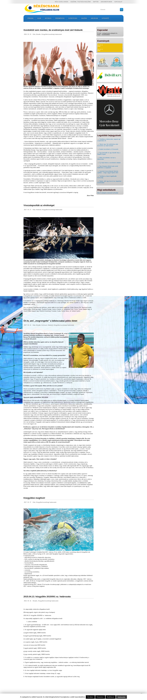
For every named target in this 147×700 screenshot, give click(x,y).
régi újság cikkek (61, 1)
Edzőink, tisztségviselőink (81, 1)
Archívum (94, 18)
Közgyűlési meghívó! (34, 498)
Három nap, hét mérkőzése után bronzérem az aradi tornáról (107, 144)
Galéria (84, 18)
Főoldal (31, 18)
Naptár (95, 1)
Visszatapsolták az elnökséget (39, 205)
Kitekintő (105, 18)
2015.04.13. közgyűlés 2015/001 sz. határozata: (47, 596)
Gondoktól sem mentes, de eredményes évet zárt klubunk (53, 30)
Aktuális (48, 18)
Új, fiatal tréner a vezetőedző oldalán (110, 162)
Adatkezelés (121, 697)
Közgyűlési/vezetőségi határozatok (52, 34)
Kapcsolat (118, 1)
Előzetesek (72, 18)
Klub (39, 18)
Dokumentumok (106, 1)
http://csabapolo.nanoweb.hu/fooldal (107, 193)
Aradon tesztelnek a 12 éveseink (108, 149)
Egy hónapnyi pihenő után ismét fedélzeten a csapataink (107, 166)
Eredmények (59, 18)
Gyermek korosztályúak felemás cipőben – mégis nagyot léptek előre (107, 171)
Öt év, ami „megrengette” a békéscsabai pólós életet (50, 321)
